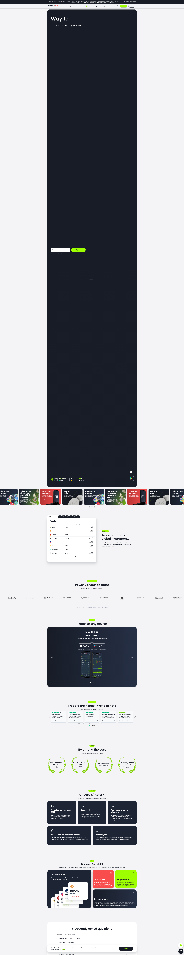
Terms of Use (61, 253)
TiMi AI (90, 6)
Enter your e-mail (56, 250)
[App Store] (131, 474)
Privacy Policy (67, 253)
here (112, 948)
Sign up (124, 6)
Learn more (92, 646)
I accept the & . (61, 253)
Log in (131, 6)
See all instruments (84, 558)
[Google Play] (131, 480)
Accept (126, 948)
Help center (106, 6)
